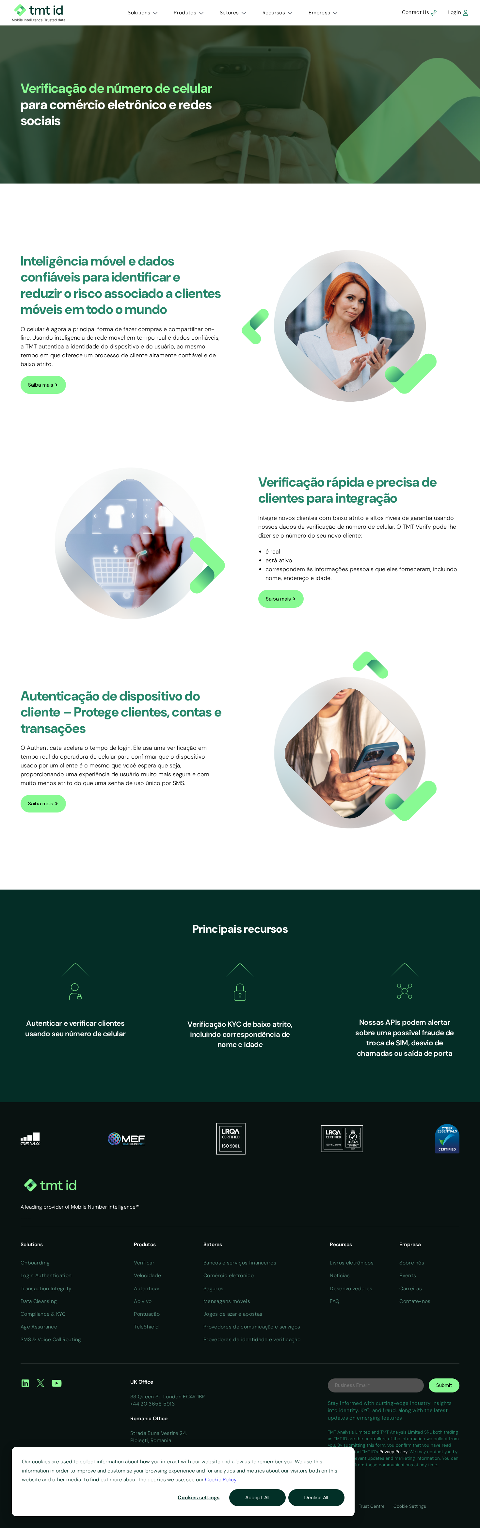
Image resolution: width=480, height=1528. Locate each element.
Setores (229, 12)
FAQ (334, 1301)
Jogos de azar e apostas (232, 1314)
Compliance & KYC (43, 1314)
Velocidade (147, 1275)
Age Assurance (39, 1326)
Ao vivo (143, 1301)
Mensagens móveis (226, 1301)
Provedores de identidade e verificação (251, 1339)
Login (455, 12)
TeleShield (146, 1326)
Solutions (139, 12)
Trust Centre (372, 1506)
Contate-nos (414, 1301)
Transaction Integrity (46, 1288)
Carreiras (410, 1288)
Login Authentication (46, 1275)
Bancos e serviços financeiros (239, 1262)
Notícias (340, 1275)
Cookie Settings (409, 1506)
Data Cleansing (39, 1301)
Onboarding (35, 1262)
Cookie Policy (220, 1479)
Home (22, 1218)
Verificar (144, 1262)
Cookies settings (198, 1497)
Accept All (257, 1497)
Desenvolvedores (351, 1288)
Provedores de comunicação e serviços (251, 1326)
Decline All (316, 1497)
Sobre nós (411, 1262)
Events (407, 1275)
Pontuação (147, 1314)
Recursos (274, 12)
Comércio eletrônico (228, 1275)
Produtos (185, 12)
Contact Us (416, 12)
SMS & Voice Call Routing (51, 1339)
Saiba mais (43, 384)
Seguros (213, 1288)
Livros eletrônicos (352, 1262)
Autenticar (147, 1288)
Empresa (319, 12)
